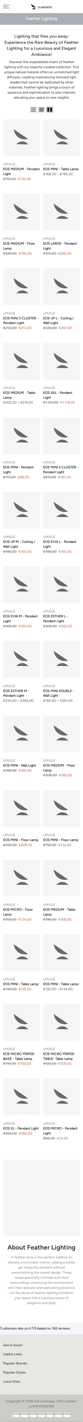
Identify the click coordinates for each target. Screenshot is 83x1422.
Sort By (74, 110)
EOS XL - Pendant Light (21, 1128)
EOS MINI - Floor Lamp (20, 840)
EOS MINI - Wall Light (19, 765)
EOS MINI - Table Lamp (61, 169)
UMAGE (9, 164)
